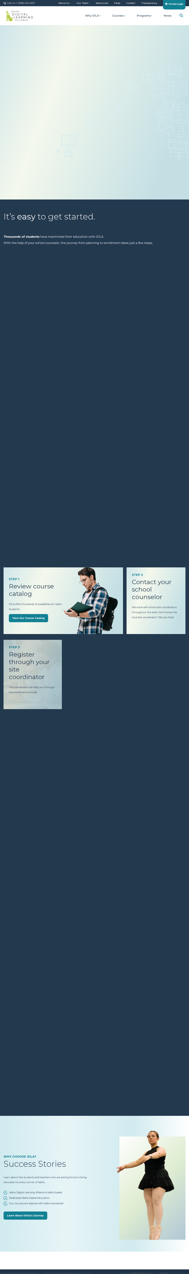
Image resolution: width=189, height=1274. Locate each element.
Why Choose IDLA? (26, 128)
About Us (63, 3)
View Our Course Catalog (30, 114)
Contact (130, 3)
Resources (102, 3)
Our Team (82, 3)
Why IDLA (92, 15)
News (167, 15)
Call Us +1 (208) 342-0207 (21, 3)
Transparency (149, 3)
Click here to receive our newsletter (135, 169)
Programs (143, 15)
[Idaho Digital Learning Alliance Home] (19, 15)
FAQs (117, 3)
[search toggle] (181, 15)
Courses (117, 15)
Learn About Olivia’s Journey (25, 1215)
